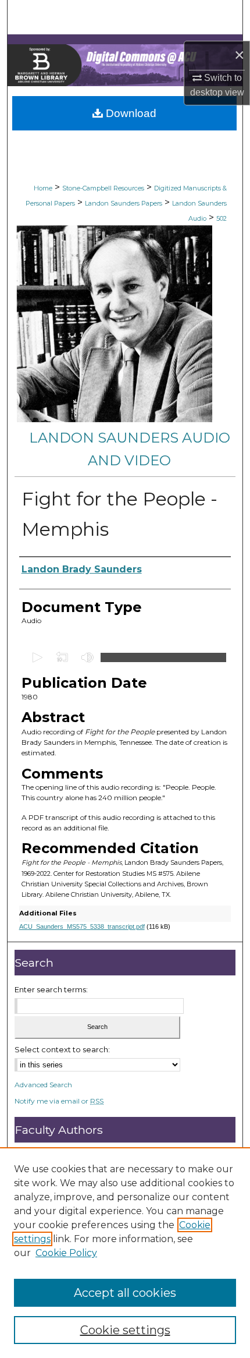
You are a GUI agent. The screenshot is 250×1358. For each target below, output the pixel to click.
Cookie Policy (66, 1252)
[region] (125, 1252)
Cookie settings (125, 1330)
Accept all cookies (125, 1293)
